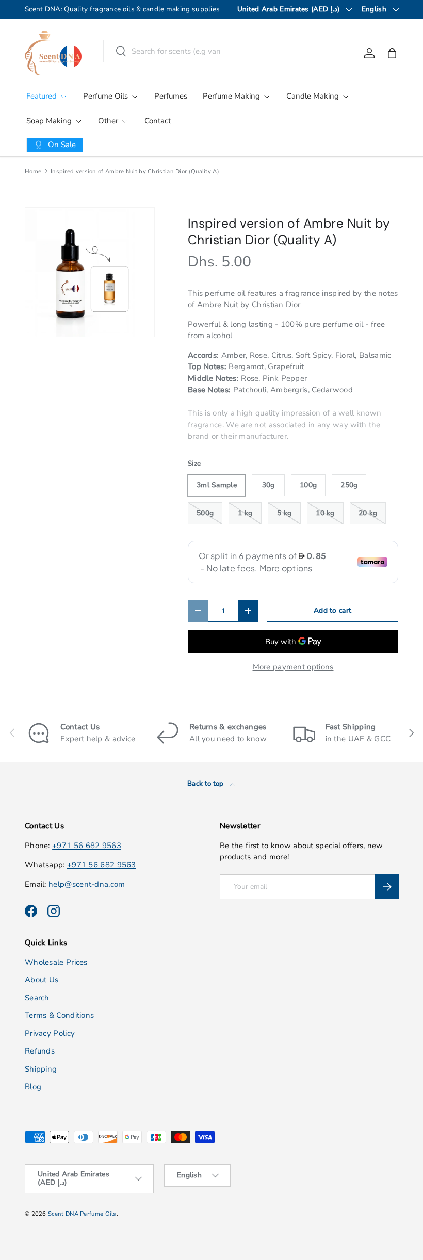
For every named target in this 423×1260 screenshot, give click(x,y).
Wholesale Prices (56, 962)
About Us (41, 980)
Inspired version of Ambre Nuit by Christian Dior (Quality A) (135, 171)
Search (37, 998)
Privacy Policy (50, 1033)
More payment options (293, 667)
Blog (33, 1086)
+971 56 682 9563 (86, 845)
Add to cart (332, 610)
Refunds (40, 1051)
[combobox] (220, 51)
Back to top (206, 783)
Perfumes (170, 96)
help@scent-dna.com (86, 884)
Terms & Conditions (59, 1015)
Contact (157, 121)
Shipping (41, 1069)
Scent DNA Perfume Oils (82, 1214)
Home (33, 171)
